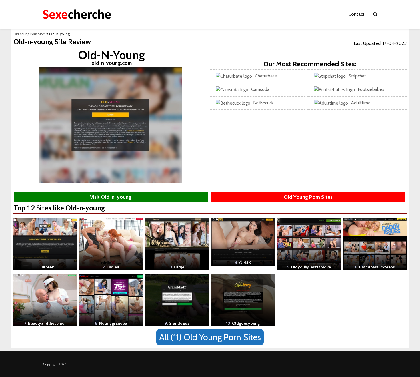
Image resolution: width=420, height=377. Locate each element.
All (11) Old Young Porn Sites (210, 337)
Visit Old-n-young (110, 197)
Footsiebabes (371, 89)
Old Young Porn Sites (29, 34)
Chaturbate (266, 76)
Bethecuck (263, 102)
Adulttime (361, 102)
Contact (356, 14)
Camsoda (260, 89)
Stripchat (357, 76)
